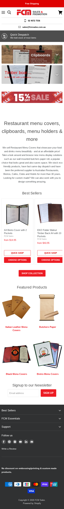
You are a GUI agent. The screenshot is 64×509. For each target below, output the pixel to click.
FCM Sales (8, 236)
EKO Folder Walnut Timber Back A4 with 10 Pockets (49, 233)
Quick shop (17, 253)
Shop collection (32, 273)
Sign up (48, 393)
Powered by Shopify (32, 503)
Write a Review (9, 449)
